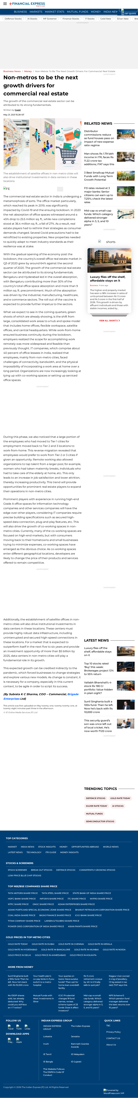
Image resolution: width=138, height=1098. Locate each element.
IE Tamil (47, 1054)
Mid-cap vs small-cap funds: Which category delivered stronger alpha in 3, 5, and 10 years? (98, 217)
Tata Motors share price (23, 893)
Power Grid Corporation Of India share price (36, 926)
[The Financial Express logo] (27, 4)
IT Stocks (89, 18)
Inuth (46, 1044)
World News (110, 847)
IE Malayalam (77, 1054)
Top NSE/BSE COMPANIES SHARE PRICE (32, 886)
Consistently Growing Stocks (97, 870)
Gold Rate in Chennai (71, 944)
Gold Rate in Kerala (100, 944)
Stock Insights (47, 847)
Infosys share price (52, 898)
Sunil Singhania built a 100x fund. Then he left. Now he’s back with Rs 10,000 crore (98, 707)
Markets (36, 11)
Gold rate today (120, 798)
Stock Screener (17, 870)
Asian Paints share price (82, 926)
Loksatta (47, 1036)
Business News (12, 71)
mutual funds (94, 813)
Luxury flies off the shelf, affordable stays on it (98, 651)
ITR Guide (50, 852)
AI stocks (118, 806)
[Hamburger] (5, 4)
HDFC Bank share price (22, 898)
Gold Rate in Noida (114, 949)
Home (7, 11)
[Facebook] (43, 189)
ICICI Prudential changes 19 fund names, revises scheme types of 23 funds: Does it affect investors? (68, 1003)
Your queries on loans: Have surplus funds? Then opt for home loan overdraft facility (68, 982)
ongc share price (43, 904)
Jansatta (75, 1036)
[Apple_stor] (17, 1040)
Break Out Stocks (41, 870)
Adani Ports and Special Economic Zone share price (39, 910)
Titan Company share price (24, 921)
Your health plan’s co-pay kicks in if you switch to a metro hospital (43, 980)
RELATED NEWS (98, 123)
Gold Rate (105, 18)
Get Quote (128, 10)
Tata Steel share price (55, 893)
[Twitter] (34, 189)
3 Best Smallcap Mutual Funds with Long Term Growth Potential (99, 176)
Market (12, 847)
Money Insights (69, 852)
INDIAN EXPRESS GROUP (52, 1027)
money (28, 71)
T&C (108, 1025)
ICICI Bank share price (88, 915)
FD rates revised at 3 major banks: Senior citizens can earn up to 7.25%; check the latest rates (98, 195)
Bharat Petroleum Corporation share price (102, 910)
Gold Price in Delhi (19, 955)
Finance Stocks (71, 18)
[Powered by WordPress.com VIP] (119, 1091)
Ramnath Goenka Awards (80, 1045)
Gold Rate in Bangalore (55, 949)
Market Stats (54, 11)
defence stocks (95, 798)
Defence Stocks (13, 18)
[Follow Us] (60, 189)
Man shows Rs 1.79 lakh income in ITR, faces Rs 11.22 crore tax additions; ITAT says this (99, 159)
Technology (34, 852)
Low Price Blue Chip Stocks (24, 875)
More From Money (20, 966)
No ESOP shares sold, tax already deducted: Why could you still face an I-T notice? (17, 1001)
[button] (134, 4)
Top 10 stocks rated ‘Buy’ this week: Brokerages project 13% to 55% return (99, 669)
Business (20, 11)
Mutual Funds (77, 11)
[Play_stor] (8, 1040)
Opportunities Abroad (85, 847)
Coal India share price (21, 915)
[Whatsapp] (51, 189)
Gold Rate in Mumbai (86, 949)
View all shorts (108, 321)
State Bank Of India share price (92, 893)
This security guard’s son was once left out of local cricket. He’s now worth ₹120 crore (98, 726)
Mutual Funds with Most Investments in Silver (43, 998)
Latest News (15, 852)
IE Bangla (48, 1061)
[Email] (26, 189)
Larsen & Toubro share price (61, 921)
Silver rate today (96, 806)
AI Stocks (32, 18)
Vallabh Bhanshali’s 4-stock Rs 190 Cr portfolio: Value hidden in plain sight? (98, 688)
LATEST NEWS (96, 640)
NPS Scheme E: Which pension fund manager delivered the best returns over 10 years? (119, 1001)
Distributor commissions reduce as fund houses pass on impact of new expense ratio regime (99, 138)
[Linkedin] (25, 1026)
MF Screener (50, 18)
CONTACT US (113, 1038)
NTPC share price (18, 904)
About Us (111, 1044)
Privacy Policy (113, 1032)
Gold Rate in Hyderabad (22, 949)
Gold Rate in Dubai (43, 944)
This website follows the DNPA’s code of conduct (53, 1072)
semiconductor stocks (100, 821)
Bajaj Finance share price (55, 915)
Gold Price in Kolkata (83, 955)
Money (96, 11)
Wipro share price (101, 898)
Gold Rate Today (18, 944)
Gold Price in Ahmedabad (50, 955)
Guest (18, 110)
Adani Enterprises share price (76, 904)
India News (112, 11)
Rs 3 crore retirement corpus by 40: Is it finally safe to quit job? (93, 980)
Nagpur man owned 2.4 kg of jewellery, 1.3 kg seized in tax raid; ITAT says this (119, 980)
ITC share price (77, 898)
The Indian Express (80, 1026)
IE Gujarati (76, 1061)
